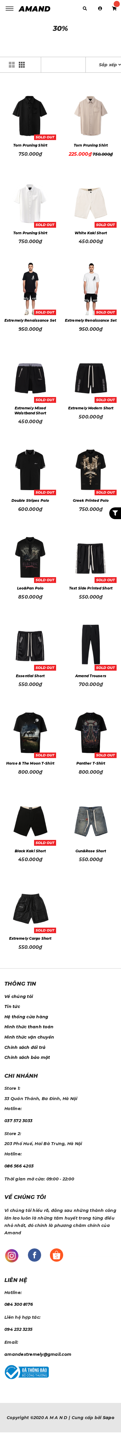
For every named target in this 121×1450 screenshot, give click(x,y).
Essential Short (30, 676)
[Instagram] (11, 1255)
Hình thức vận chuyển (29, 1037)
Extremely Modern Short (91, 408)
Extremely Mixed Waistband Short (30, 410)
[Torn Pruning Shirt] (30, 113)
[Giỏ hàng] (114, 8)
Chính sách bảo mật (27, 1057)
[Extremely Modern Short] (91, 376)
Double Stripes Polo (30, 500)
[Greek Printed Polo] (91, 469)
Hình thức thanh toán (28, 1026)
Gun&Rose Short (90, 851)
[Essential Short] (30, 644)
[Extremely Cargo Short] (30, 907)
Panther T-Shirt (90, 763)
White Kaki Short (91, 233)
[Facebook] (34, 1254)
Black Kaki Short (30, 851)
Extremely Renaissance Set (30, 320)
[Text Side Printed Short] (91, 556)
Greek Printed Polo (91, 500)
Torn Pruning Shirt (30, 145)
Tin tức (12, 1006)
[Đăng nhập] (100, 8)
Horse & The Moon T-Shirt (30, 763)
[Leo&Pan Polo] (30, 556)
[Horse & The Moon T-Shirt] (30, 732)
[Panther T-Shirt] (91, 732)
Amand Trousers (90, 676)
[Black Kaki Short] (30, 819)
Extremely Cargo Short (30, 938)
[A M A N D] (36, 8)
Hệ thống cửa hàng (26, 1016)
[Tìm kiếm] (85, 8)
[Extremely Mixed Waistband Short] (30, 376)
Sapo (108, 1417)
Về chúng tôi (18, 996)
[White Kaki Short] (90, 201)
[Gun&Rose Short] (91, 819)
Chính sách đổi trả (25, 1047)
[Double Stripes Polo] (30, 469)
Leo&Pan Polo (30, 588)
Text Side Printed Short (90, 588)
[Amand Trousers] (91, 644)
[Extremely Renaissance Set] (30, 289)
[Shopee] (56, 1254)
